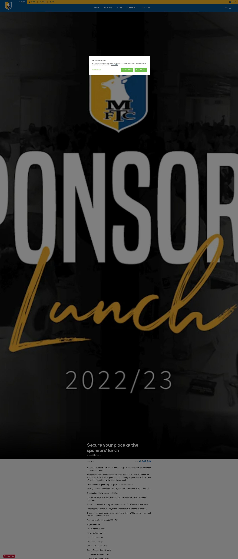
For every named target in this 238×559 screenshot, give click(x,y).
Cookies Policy (114, 64)
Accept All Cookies (140, 69)
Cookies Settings (96, 69)
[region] (119, 65)
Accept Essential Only (127, 69)
